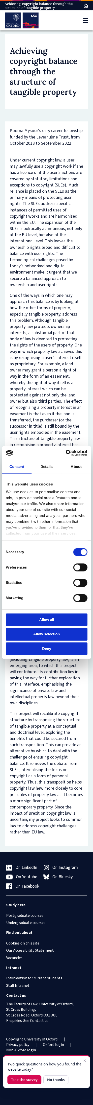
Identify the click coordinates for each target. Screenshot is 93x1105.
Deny (46, 648)
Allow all (46, 620)
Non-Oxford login (21, 1050)
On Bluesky (62, 877)
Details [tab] (46, 466)
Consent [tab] (16, 466)
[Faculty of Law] (22, 20)
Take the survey (24, 1079)
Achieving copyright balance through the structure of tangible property (39, 5)
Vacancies (14, 958)
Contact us (39, 1020)
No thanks (56, 1079)
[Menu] (85, 20)
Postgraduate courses (24, 915)
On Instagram (65, 867)
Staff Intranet (18, 985)
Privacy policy (17, 1044)
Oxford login (53, 1044)
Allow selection (46, 634)
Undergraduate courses (25, 922)
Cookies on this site (22, 943)
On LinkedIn (26, 867)
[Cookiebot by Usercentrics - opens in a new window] (66, 453)
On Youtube (26, 877)
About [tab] (76, 466)
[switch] (80, 567)
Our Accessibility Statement (30, 950)
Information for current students (34, 978)
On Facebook (27, 886)
